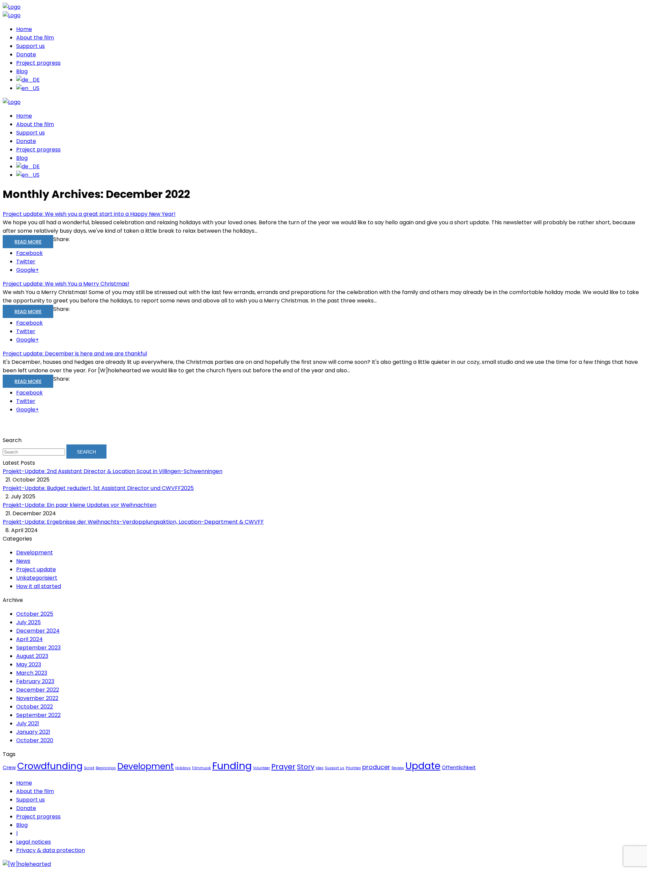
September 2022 (38, 715)
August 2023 (32, 656)
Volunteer (261, 768)
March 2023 (31, 673)
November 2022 (37, 698)
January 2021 (33, 732)
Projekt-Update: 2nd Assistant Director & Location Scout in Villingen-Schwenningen (112, 471)
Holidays (183, 768)
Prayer (283, 766)
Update (422, 766)
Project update (36, 569)
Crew (9, 767)
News (23, 561)
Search (86, 452)
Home (24, 29)
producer (376, 767)
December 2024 (38, 631)
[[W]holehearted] (27, 864)
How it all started (38, 586)
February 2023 (35, 681)
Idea (320, 768)
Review (398, 768)
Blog (22, 71)
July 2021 (27, 723)
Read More (27, 241)
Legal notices (33, 842)
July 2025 (28, 622)
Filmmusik (201, 768)
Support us (30, 46)
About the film (35, 37)
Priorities (353, 768)
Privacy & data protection (50, 850)
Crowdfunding (50, 766)
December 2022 (37, 690)
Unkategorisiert (36, 578)
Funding (232, 766)
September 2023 (38, 647)
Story (305, 767)
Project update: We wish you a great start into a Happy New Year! (89, 214)
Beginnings (106, 768)
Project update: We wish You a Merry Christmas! (66, 284)
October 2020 (34, 740)
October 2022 (34, 706)
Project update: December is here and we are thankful (75, 353)
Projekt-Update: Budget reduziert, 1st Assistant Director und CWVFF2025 (98, 488)
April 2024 (29, 639)
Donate (26, 54)
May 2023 (28, 664)
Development (34, 552)
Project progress (38, 63)
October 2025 (34, 614)
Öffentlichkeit (459, 767)
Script (89, 768)
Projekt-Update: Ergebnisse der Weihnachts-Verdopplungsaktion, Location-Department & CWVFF (133, 522)
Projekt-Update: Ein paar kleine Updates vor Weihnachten (79, 505)
